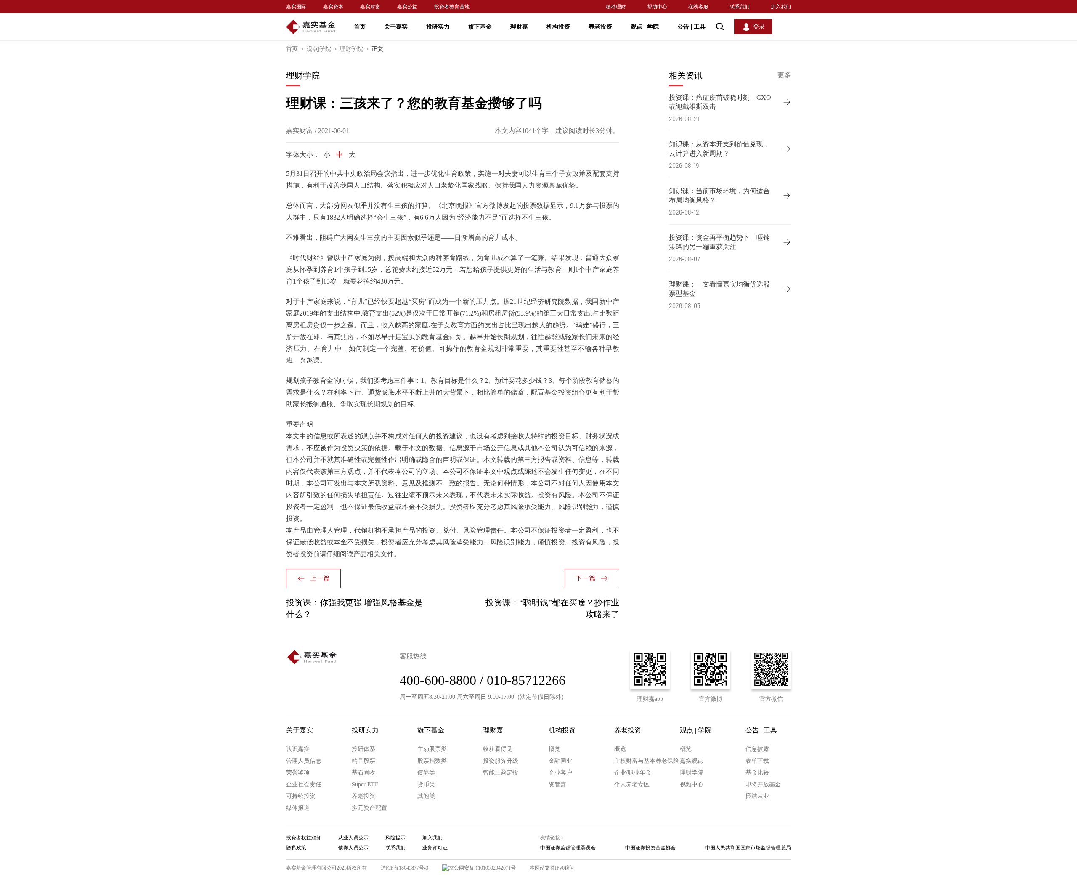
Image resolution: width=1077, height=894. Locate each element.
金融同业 (560, 761)
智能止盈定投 (500, 772)
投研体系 (363, 749)
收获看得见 (497, 749)
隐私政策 (296, 848)
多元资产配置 (369, 808)
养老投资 (600, 27)
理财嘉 (519, 27)
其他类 (426, 796)
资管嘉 (557, 784)
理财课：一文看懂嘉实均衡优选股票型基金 (719, 289)
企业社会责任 (303, 784)
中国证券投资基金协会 (650, 848)
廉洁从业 (757, 796)
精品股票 (363, 761)
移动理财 (616, 7)
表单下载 (757, 761)
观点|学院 (321, 49)
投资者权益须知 (303, 838)
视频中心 (691, 784)
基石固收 (363, 772)
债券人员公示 (353, 848)
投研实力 (438, 27)
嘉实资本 (333, 7)
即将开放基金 (763, 784)
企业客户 (560, 772)
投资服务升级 (500, 761)
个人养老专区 (632, 784)
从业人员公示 (353, 838)
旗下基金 (480, 27)
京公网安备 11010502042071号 (482, 868)
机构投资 (558, 27)
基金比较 (757, 772)
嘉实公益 (407, 7)
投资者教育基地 (452, 7)
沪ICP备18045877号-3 (404, 868)
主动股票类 (432, 749)
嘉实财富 (370, 7)
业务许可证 (435, 848)
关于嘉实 (396, 27)
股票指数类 (432, 761)
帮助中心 (657, 7)
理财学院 (354, 49)
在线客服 (698, 7)
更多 (784, 75)
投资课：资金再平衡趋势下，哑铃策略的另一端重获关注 (719, 242)
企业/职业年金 (632, 772)
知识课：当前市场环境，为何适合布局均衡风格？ (719, 195)
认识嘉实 (298, 749)
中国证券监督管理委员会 (568, 848)
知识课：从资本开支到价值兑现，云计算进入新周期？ (719, 149)
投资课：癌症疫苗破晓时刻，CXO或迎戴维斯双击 (720, 102)
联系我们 (739, 7)
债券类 (426, 772)
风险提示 (395, 838)
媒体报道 (298, 808)
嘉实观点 (691, 761)
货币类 (426, 784)
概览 (554, 749)
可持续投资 (301, 796)
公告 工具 (691, 27)
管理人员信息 (303, 761)
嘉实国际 (296, 7)
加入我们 (781, 7)
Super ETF (365, 784)
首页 (360, 27)
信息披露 (757, 749)
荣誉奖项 (298, 772)
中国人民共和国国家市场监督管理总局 (748, 848)
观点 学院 (645, 27)
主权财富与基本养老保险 (646, 761)
